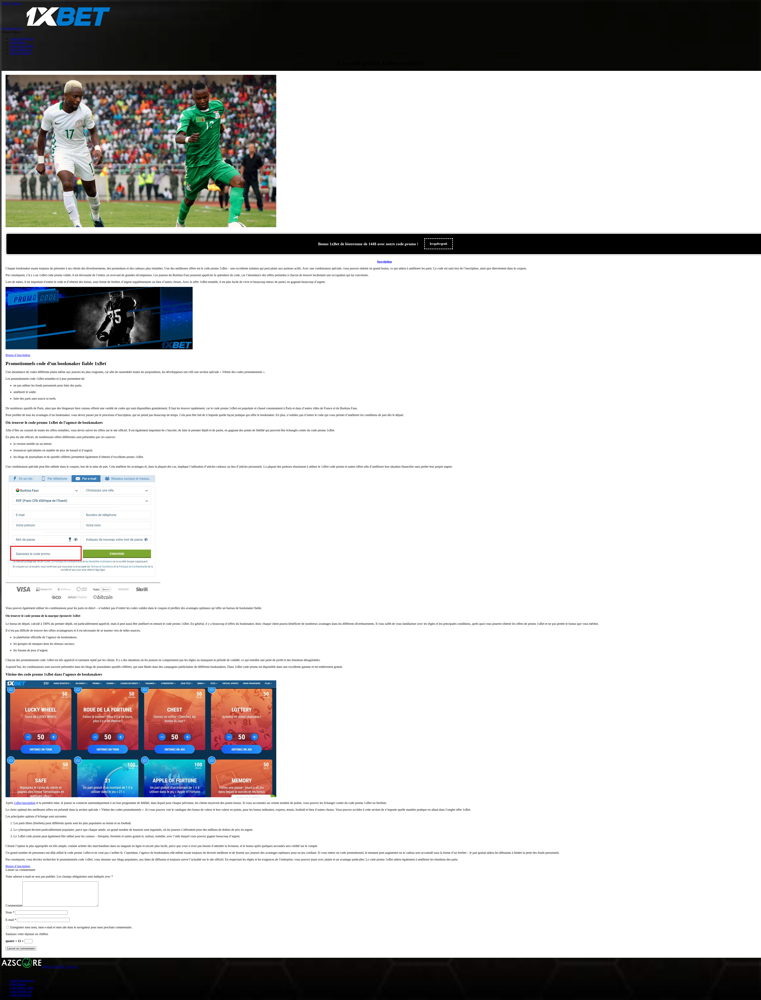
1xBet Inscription (20, 53)
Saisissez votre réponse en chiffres (27, 934)
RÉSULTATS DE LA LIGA (60, 966)
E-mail (11, 919)
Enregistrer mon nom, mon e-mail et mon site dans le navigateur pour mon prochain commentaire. (71, 927)
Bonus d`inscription (18, 355)
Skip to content (11, 3)
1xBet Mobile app (21, 49)
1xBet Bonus (18, 42)
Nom (10, 912)
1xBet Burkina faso (22, 38)
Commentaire (14, 905)
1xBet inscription (24, 803)
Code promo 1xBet (21, 46)
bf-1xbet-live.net (12, 28)
